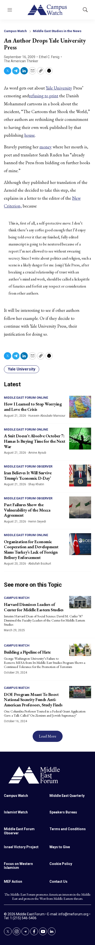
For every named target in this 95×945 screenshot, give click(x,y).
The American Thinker (21, 61)
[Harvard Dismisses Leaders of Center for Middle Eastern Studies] (80, 602)
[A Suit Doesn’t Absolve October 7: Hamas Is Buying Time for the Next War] (80, 439)
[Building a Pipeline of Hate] (80, 650)
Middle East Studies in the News (57, 31)
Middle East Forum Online (26, 397)
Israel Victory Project (21, 847)
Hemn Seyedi (37, 521)
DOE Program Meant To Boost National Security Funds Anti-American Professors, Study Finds (33, 700)
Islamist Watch (16, 812)
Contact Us (58, 881)
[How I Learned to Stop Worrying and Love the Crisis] (80, 407)
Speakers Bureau (63, 812)
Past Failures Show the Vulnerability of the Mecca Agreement (27, 510)
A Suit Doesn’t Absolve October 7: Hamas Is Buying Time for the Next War (34, 441)
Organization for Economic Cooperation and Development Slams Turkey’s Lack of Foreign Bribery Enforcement (31, 549)
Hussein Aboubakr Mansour (46, 415)
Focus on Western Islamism (18, 866)
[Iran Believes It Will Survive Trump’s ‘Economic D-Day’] (80, 475)
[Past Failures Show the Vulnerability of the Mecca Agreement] (80, 507)
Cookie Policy (60, 864)
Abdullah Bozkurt (39, 563)
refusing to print (43, 96)
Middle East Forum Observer (28, 466)
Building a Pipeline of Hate (27, 652)
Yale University (59, 88)
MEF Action (13, 881)
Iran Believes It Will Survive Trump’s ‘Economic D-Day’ (28, 475)
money (45, 147)
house (29, 135)
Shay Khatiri (36, 484)
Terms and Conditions (67, 829)
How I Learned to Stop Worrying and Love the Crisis (33, 406)
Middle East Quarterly (67, 796)
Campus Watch (15, 31)
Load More (47, 736)
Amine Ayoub (37, 452)
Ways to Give (59, 847)
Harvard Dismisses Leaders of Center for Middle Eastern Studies (34, 607)
